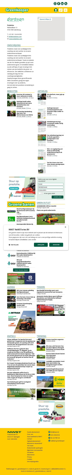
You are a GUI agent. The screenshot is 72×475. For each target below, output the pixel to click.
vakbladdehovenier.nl (58, 469)
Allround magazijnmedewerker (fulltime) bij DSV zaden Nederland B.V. (24, 262)
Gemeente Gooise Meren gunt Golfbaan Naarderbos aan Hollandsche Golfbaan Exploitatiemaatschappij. (49, 298)
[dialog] (36, 237)
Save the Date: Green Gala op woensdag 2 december (26, 298)
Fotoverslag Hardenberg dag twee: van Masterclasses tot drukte (25, 113)
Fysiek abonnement (33, 432)
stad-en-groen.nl (34, 469)
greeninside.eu (40, 471)
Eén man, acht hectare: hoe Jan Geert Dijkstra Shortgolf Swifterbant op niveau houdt (55, 347)
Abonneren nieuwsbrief (34, 443)
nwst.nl (49, 471)
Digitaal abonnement (33, 441)
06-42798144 (55, 438)
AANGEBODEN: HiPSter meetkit (46, 206)
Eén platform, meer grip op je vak (55, 95)
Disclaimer (30, 452)
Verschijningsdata (32, 461)
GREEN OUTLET (44, 202)
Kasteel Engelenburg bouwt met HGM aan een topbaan (55, 370)
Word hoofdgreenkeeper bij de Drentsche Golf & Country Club (26, 210)
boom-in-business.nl (27, 471)
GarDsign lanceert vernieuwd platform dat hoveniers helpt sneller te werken (55, 110)
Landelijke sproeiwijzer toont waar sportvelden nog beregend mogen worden (55, 363)
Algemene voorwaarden (35, 450)
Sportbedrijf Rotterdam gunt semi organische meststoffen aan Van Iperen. (50, 291)
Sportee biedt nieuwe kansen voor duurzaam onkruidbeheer (55, 355)
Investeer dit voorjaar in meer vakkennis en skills (24, 95)
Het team (30, 446)
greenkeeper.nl (22, 469)
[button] (13, 245)
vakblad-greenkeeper (58, 441)
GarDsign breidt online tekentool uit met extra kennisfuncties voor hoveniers (24, 104)
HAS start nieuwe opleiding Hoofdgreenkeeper (25, 291)
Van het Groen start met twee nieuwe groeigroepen (55, 163)
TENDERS (41, 287)
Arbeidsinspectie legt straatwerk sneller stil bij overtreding (55, 123)
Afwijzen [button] (41, 245)
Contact (29, 439)
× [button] (65, 227)
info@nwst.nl (55, 432)
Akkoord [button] (56, 245)
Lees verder (32, 239)
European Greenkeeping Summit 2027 (24, 304)
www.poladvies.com (15, 39)
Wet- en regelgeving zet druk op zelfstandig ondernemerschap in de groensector (55, 151)
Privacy (29, 457)
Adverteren (30, 455)
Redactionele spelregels (35, 448)
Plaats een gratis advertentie (46, 210)
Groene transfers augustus (55, 339)
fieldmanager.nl (11, 469)
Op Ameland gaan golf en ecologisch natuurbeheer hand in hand (19, 382)
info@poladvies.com (15, 36)
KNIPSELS (11, 336)
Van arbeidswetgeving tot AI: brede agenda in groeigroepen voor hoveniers (55, 137)
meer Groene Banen (21, 270)
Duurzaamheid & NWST (34, 436)
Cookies (29, 459)
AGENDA (11, 287)
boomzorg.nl (45, 469)
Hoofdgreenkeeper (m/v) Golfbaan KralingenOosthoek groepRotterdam (26, 218)
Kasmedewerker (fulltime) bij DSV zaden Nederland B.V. (26, 254)
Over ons (30, 434)
